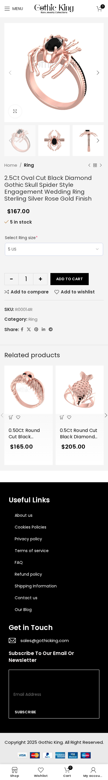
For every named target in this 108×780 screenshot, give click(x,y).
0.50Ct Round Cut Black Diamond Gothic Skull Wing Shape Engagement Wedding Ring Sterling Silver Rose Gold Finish (28, 434)
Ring (29, 165)
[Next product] (101, 165)
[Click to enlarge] (15, 111)
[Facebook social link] (22, 329)
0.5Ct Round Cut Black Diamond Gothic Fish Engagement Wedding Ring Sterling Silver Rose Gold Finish (79, 434)
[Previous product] (89, 165)
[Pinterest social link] (36, 329)
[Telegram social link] (50, 329)
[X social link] (29, 329)
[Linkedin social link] (43, 329)
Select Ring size (21, 238)
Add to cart (69, 279)
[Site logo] (54, 8)
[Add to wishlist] (18, 417)
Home (10, 165)
